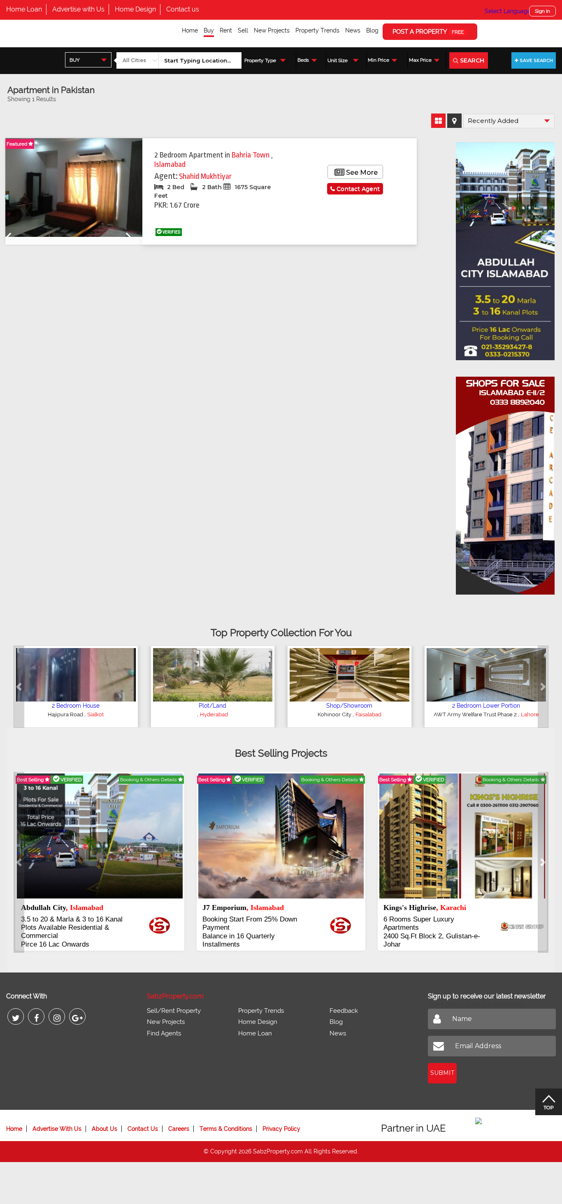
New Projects (272, 30)
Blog (372, 30)
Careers (178, 1128)
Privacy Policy (281, 1128)
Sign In (542, 11)
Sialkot (95, 714)
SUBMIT (442, 1073)
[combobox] (88, 59)
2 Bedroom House (76, 705)
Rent (226, 30)
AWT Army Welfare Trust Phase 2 (476, 714)
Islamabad (170, 164)
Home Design (135, 9)
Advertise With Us (57, 1128)
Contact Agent (357, 188)
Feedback (344, 1010)
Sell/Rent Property (174, 1010)
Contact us (182, 9)
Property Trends (317, 30)
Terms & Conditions (226, 1128)
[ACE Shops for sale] (505, 482)
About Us (104, 1128)
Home (190, 30)
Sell (243, 30)
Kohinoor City (335, 714)
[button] (19, 687)
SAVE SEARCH (535, 60)
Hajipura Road (66, 714)
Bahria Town (251, 155)
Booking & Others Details (149, 780)
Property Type (260, 60)
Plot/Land (212, 705)
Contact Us (143, 1128)
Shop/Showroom (349, 705)
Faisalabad (368, 714)
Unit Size (337, 60)
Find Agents (164, 1033)
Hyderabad (214, 714)
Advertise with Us (78, 9)
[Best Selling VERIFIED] (100, 835)
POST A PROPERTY (428, 31)
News (352, 30)
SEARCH (471, 60)
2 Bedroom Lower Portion (486, 705)
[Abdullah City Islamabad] (505, 248)
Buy (209, 30)
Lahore (530, 714)
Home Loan (24, 9)
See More (361, 172)
